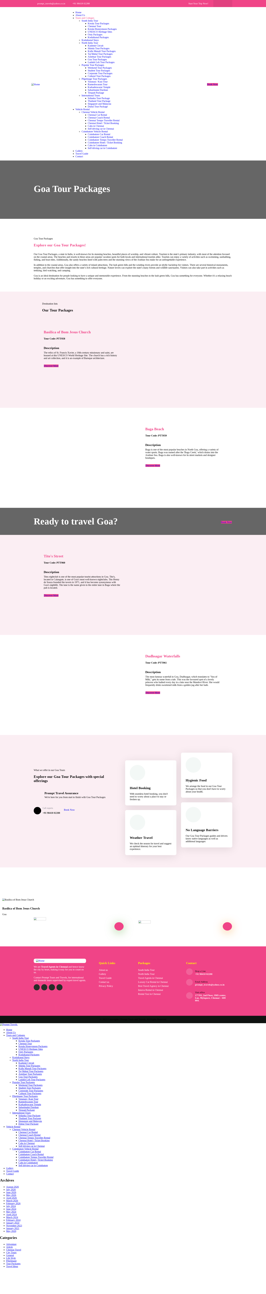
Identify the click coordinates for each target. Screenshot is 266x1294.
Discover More (51, 366)
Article (9, 1247)
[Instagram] (226, 3)
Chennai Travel (13, 1249)
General (10, 1255)
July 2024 (11, 1206)
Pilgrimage (11, 1261)
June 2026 (11, 1192)
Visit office (200, 992)
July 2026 (11, 1189)
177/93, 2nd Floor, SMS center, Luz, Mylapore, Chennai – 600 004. (210, 998)
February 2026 (13, 1203)
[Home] (35, 84)
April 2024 (11, 1214)
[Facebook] (220, 3)
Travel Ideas (12, 1266)
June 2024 (11, 1209)
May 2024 (11, 1211)
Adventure (11, 1244)
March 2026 (12, 1200)
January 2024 (12, 1223)
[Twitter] (37, 987)
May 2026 (11, 1195)
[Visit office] (189, 995)
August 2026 (12, 1187)
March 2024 (12, 1217)
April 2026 (11, 1198)
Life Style (11, 1258)
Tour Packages (13, 1263)
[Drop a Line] (189, 971)
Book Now (212, 84)
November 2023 (14, 1225)
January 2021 (12, 1228)
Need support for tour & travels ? (61, 932)
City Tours (11, 1252)
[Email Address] (189, 982)
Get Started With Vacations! (179, 926)
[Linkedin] (59, 987)
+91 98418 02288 (203, 974)
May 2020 (11, 1231)
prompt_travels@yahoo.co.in (209, 984)
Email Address (201, 982)
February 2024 (13, 1220)
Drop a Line (200, 971)
